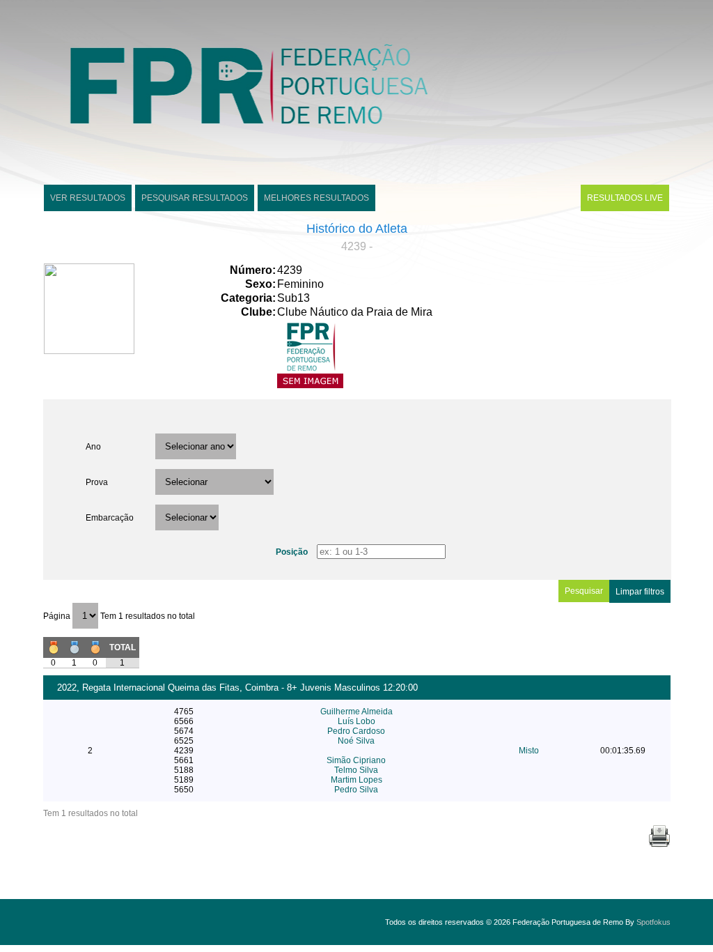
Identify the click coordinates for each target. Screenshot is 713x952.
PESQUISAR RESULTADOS (194, 198)
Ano (93, 447)
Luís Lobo (356, 721)
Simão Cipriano (356, 760)
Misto (529, 750)
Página (57, 616)
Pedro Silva (356, 789)
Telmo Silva (356, 770)
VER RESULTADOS (87, 198)
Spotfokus (653, 922)
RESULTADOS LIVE (625, 198)
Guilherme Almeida (356, 711)
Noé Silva (356, 741)
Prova (97, 482)
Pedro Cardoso (356, 731)
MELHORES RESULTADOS (316, 198)
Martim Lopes (356, 780)
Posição (292, 552)
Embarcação (110, 518)
